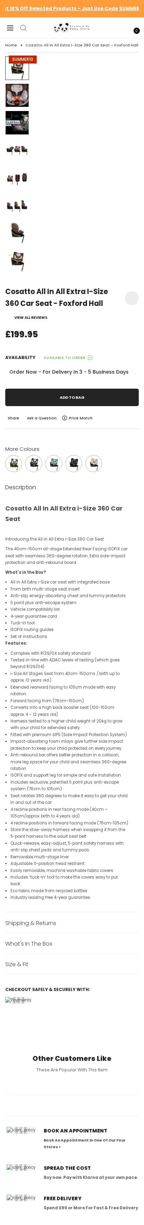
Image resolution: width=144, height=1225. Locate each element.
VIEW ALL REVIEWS (31, 317)
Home (11, 45)
